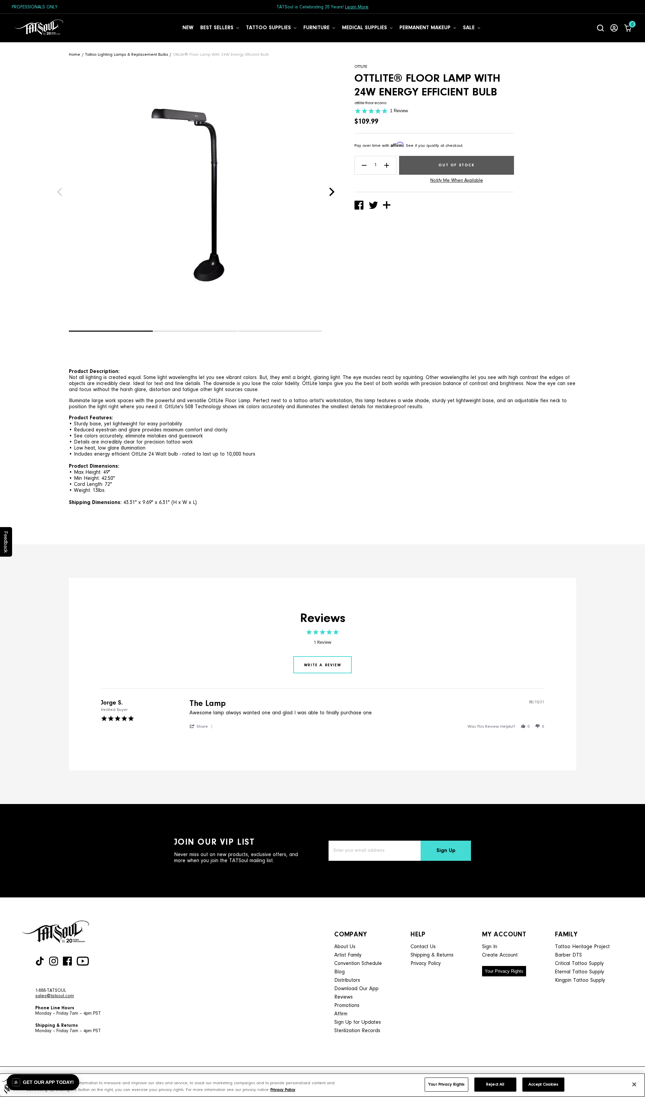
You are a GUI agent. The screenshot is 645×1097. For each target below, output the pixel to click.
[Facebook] (67, 961)
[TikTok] (39, 961)
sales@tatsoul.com (54, 996)
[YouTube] (83, 961)
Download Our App (356, 988)
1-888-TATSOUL (50, 990)
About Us (344, 947)
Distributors (347, 980)
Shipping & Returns (432, 955)
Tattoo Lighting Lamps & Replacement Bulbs (126, 54)
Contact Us (423, 947)
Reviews (343, 997)
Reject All (495, 1084)
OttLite (360, 67)
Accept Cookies (543, 1084)
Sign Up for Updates (357, 1022)
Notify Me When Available (456, 180)
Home (74, 54)
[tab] (322, 664)
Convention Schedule (358, 963)
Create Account (500, 955)
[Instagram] (53, 961)
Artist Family (347, 955)
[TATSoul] (39, 27)
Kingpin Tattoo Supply (580, 980)
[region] (322, 1085)
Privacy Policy (426, 963)
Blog (339, 972)
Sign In (489, 947)
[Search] (600, 28)
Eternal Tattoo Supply (579, 972)
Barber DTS (568, 955)
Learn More (357, 7)
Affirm (340, 1014)
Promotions (346, 1005)
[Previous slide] (59, 191)
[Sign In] (614, 28)
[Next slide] (332, 191)
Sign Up (446, 850)
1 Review (399, 110)
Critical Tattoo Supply (579, 963)
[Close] (634, 1084)
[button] (111, 331)
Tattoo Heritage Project (582, 947)
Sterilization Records (357, 1030)
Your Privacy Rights (504, 971)
